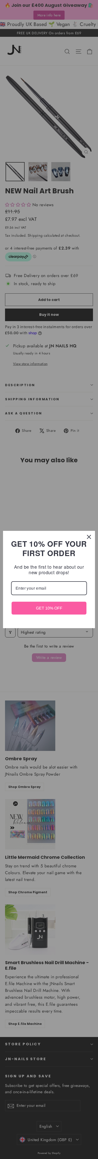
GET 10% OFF (49, 608)
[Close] (89, 537)
